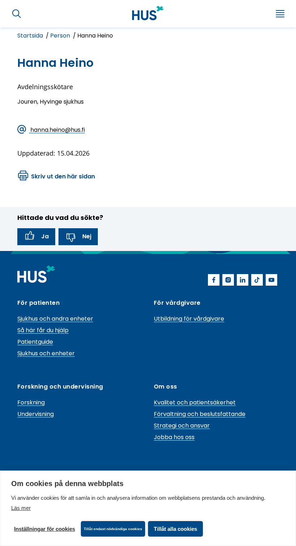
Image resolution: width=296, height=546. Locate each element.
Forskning (31, 402)
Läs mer (21, 508)
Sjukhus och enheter (46, 353)
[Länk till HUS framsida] (148, 13)
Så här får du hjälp (43, 330)
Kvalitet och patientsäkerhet (195, 402)
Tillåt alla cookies (175, 529)
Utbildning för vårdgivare (189, 319)
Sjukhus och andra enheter (55, 319)
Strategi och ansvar (182, 425)
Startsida (30, 35)
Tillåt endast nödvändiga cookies (113, 529)
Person (60, 35)
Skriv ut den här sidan (63, 176)
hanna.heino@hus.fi (57, 130)
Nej (86, 236)
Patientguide (35, 342)
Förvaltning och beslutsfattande (199, 414)
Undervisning (35, 414)
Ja (45, 236)
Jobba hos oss (174, 437)
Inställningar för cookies (44, 529)
